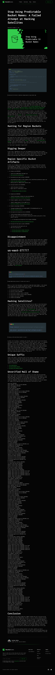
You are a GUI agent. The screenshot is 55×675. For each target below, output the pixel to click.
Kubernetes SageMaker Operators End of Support (20, 203)
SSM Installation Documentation (17, 175)
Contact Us (49, 1)
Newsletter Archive (39, 658)
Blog (30, 1)
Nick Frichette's (11, 116)
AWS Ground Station (31, 309)
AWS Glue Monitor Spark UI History (19, 190)
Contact (34, 1)
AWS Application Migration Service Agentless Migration (22, 221)
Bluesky (19, 114)
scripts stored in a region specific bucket (30, 311)
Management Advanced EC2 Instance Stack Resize (20, 197)
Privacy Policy (48, 653)
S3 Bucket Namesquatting (35, 106)
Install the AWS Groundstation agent (18, 181)
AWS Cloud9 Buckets (13, 365)
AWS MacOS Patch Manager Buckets (16, 368)
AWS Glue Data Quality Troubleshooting (20, 231)
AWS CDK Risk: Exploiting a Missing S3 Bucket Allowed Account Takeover (28, 108)
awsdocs (26, 140)
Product (20, 1)
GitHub (38, 651)
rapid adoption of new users (31, 114)
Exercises (26, 1)
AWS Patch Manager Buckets (14, 366)
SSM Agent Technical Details (16, 209)
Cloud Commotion (31, 651)
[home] (8, 2)
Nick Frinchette (18, 265)
